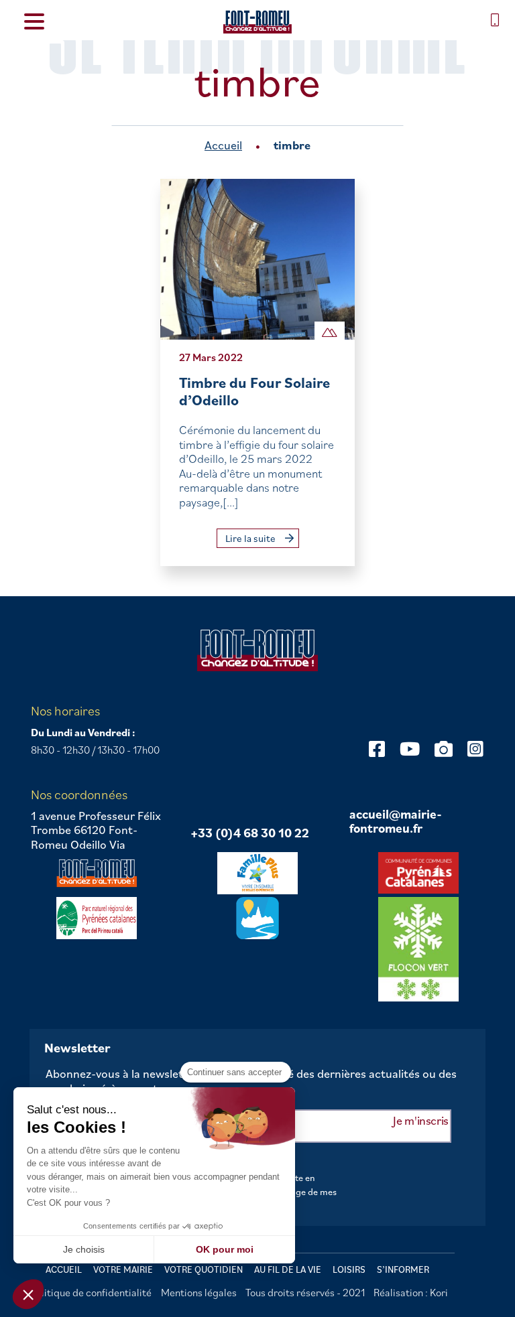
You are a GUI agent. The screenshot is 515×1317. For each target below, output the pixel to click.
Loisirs (349, 1269)
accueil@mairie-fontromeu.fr (395, 821)
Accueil (223, 145)
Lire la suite (251, 538)
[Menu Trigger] (33, 20)
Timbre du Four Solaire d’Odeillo (254, 391)
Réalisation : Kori (411, 1292)
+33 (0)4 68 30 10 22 (249, 833)
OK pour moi (224, 1249)
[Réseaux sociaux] (376, 749)
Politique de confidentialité (91, 1292)
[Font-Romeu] (257, 21)
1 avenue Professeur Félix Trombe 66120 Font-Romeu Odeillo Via (96, 830)
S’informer (403, 1269)
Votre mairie (123, 1269)
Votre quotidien (203, 1269)
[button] (28, 1294)
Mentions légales (199, 1292)
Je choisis (84, 1249)
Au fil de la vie (287, 1269)
